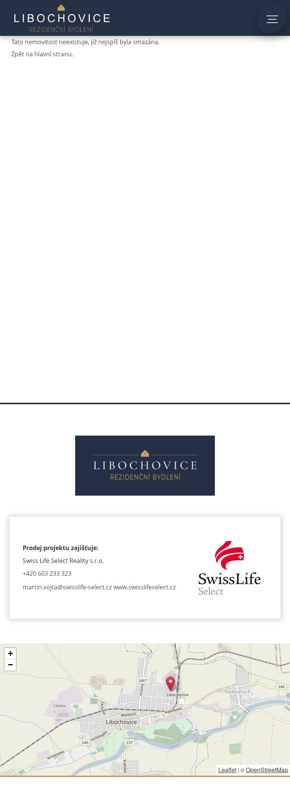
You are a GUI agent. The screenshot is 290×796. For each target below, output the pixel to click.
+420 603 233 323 (47, 573)
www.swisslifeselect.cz (144, 587)
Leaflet (227, 769)
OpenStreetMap (267, 769)
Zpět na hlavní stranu (41, 54)
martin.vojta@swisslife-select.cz (67, 587)
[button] (170, 684)
